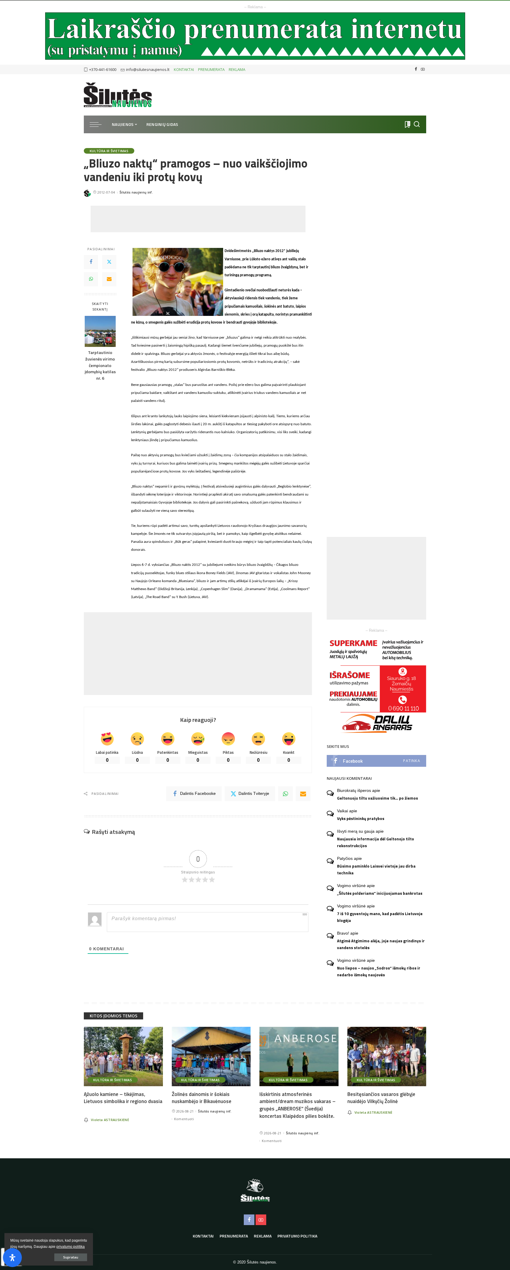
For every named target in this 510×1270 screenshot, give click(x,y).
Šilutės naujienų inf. (136, 192)
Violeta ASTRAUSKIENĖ (110, 1120)
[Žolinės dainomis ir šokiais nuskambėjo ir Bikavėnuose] (211, 1056)
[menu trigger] (98, 124)
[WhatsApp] (91, 279)
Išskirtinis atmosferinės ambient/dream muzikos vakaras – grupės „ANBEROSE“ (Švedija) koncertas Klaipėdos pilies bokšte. (297, 1105)
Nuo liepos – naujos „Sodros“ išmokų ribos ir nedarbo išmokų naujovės (378, 971)
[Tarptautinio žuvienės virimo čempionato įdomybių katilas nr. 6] (100, 331)
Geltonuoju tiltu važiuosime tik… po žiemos (377, 798)
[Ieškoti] (416, 124)
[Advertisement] (198, 219)
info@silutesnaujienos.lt (147, 69)
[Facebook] (416, 69)
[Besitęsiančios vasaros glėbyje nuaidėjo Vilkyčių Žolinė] (386, 1056)
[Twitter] (109, 262)
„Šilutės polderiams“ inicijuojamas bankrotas (379, 893)
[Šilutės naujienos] (118, 95)
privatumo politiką (70, 1247)
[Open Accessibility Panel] (12, 1257)
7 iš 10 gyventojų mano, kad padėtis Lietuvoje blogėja (380, 917)
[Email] (109, 279)
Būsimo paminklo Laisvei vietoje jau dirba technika (376, 869)
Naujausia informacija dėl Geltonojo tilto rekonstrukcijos (375, 842)
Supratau (70, 1257)
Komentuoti (184, 1119)
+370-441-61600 (102, 69)
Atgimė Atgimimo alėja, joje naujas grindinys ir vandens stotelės (381, 944)
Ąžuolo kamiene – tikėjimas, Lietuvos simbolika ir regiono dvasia (123, 1097)
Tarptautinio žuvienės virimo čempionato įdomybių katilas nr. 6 (100, 365)
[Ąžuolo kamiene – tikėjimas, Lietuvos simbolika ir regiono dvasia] (123, 1056)
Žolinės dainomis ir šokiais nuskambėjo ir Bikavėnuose (201, 1097)
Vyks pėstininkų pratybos (360, 818)
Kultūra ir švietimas (109, 151)
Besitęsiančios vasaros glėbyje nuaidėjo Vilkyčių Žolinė (381, 1097)
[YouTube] (422, 69)
